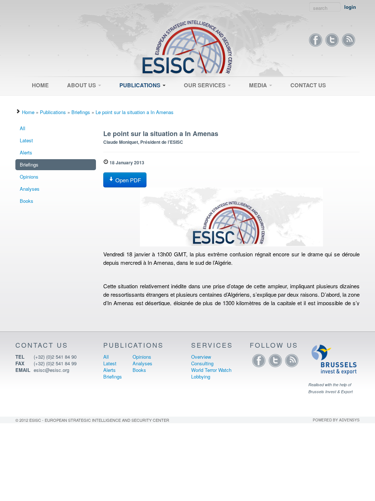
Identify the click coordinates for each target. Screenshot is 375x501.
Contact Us (308, 85)
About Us (82, 85)
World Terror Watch (211, 369)
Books (26, 200)
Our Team (74, 100)
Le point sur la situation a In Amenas (135, 112)
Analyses (30, 188)
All (119, 98)
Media (258, 85)
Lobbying (200, 376)
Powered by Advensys (336, 420)
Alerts (26, 152)
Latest (122, 100)
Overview (190, 98)
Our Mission (76, 98)
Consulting (192, 100)
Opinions (29, 176)
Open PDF (127, 180)
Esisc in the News (265, 100)
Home (40, 85)
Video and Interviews (268, 98)
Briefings (80, 112)
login (350, 7)
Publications (140, 85)
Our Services (205, 85)
